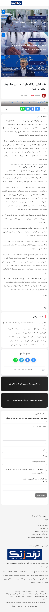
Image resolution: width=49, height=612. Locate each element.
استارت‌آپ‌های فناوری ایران (39, 534)
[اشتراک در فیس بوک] (32, 109)
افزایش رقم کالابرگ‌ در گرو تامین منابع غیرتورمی (30, 333)
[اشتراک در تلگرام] (27, 109)
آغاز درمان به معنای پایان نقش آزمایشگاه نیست (30, 22)
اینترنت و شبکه (43, 528)
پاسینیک (10, 596)
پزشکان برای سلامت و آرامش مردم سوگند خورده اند (29, 45)
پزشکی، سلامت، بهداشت (37, 17)
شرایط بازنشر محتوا (41, 596)
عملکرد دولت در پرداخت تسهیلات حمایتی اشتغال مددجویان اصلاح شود (24, 323)
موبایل (46, 519)
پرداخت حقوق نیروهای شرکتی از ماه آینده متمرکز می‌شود (27, 341)
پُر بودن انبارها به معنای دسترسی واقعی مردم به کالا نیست (27, 337)
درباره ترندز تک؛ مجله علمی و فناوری (26, 591)
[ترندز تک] (16, 3)
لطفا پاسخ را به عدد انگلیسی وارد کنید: (35, 479)
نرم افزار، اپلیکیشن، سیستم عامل (38, 537)
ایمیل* (45, 456)
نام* (46, 444)
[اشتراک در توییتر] (37, 109)
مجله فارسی (20, 596)
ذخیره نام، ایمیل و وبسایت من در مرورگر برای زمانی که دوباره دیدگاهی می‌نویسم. (25, 471)
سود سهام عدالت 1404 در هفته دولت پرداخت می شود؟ (28, 345)
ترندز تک (44, 591)
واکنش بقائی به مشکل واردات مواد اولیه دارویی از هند (28, 68)
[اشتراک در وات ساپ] (22, 109)
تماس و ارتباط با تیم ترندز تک (37, 594)
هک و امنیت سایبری (41, 531)
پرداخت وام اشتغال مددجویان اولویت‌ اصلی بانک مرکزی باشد (26, 329)
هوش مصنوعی (43, 525)
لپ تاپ (45, 522)
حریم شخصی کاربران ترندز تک (15, 594)
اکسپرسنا (44, 598)
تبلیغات (29, 596)
